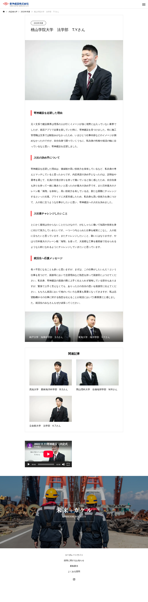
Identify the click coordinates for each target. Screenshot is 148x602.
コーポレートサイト (74, 555)
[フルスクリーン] (68, 464)
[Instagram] (74, 579)
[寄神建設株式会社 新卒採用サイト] (16, 4)
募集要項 (74, 566)
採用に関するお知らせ (74, 560)
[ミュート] (63, 464)
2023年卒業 (38, 23)
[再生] (28, 464)
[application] (48, 454)
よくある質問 (74, 571)
